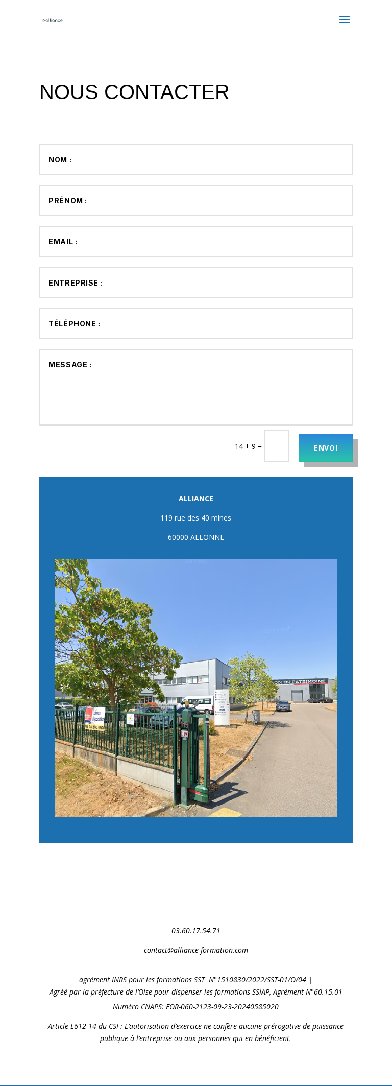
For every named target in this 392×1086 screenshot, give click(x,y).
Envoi (325, 448)
